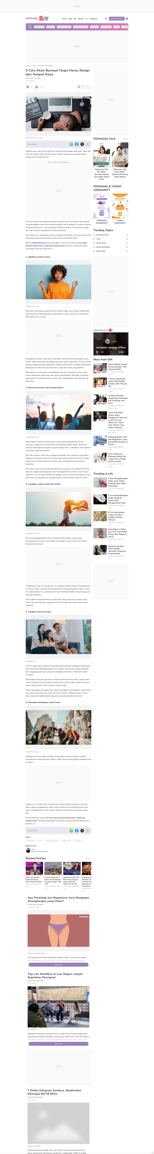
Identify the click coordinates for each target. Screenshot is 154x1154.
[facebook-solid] (77, 144)
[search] (106, 18)
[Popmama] (37, 18)
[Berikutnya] (91, 977)
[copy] (88, 144)
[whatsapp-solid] (71, 144)
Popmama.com (38, 243)
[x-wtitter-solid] (82, 144)
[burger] (127, 18)
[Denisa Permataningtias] (28, 850)
